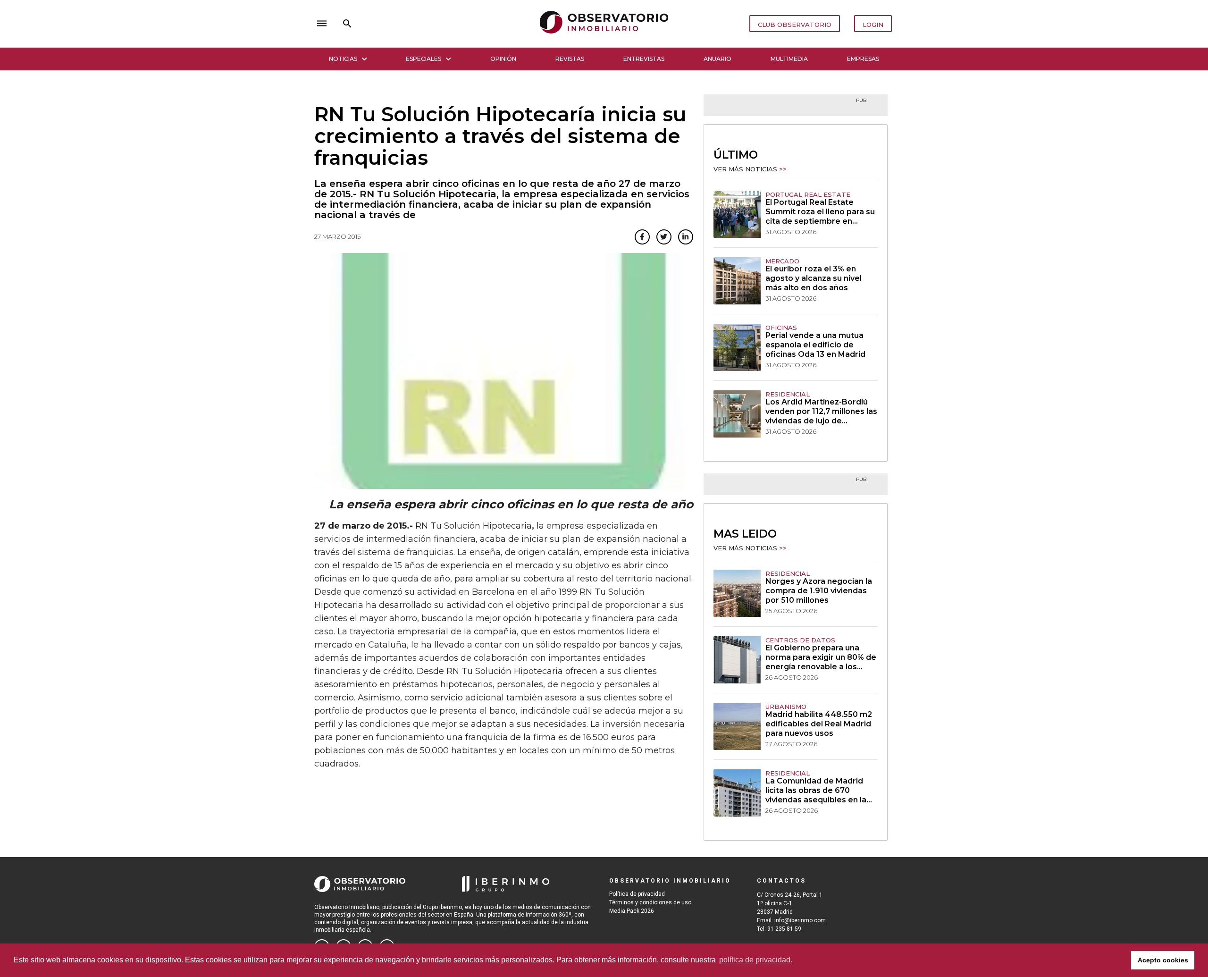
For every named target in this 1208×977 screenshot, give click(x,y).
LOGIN (873, 24)
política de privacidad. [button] (755, 960)
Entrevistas (643, 58)
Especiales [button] (423, 58)
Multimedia (789, 58)
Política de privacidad (637, 894)
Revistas (569, 58)
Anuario (717, 58)
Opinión (503, 58)
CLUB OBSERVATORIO (794, 24)
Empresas (863, 58)
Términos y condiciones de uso (650, 902)
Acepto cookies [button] (1163, 960)
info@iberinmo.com (800, 920)
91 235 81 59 (784, 929)
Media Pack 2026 (631, 911)
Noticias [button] (343, 58)
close (446, 24)
